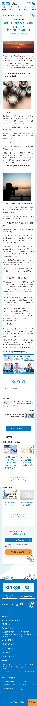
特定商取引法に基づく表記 (28, 685)
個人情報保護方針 (8, 681)
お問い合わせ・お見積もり (18, 552)
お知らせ (5, 652)
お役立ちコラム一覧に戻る (18, 428)
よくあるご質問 (7, 656)
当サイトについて (26, 689)
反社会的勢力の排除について (10, 689)
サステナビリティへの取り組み (10, 668)
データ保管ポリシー (9, 684)
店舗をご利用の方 (8, 632)
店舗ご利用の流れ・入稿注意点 (28, 635)
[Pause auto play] (18, 481)
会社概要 (5, 664)
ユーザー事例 (6, 640)
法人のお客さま (32, 9)
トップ (4, 616)
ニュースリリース (26, 664)
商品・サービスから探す (10, 620)
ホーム (4, 15)
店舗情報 (18, 9)
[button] (13, 481)
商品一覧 (11, 9)
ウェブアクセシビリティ (10, 671)
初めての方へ (25, 9)
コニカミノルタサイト (27, 671)
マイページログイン (28, 3)
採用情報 (23, 667)
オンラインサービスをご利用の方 (10, 635)
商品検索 (4, 9)
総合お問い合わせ (27, 596)
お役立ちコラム (11, 15)
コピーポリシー (25, 681)
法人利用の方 (25, 632)
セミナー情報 (6, 649)
